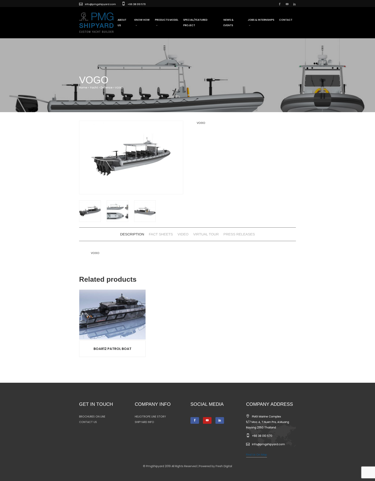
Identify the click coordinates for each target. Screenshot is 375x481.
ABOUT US (122, 22)
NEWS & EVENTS (228, 22)
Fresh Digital (224, 466)
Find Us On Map (256, 455)
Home (83, 87)
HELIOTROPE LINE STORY (150, 416)
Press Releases (239, 234)
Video (183, 234)
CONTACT (285, 20)
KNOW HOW (142, 20)
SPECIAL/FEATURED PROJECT (195, 22)
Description (132, 234)
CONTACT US (88, 422)
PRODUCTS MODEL (166, 20)
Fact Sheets (161, 234)
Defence (106, 87)
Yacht (94, 87)
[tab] (132, 234)
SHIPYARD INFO (144, 422)
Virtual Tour (206, 234)
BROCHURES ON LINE (92, 416)
